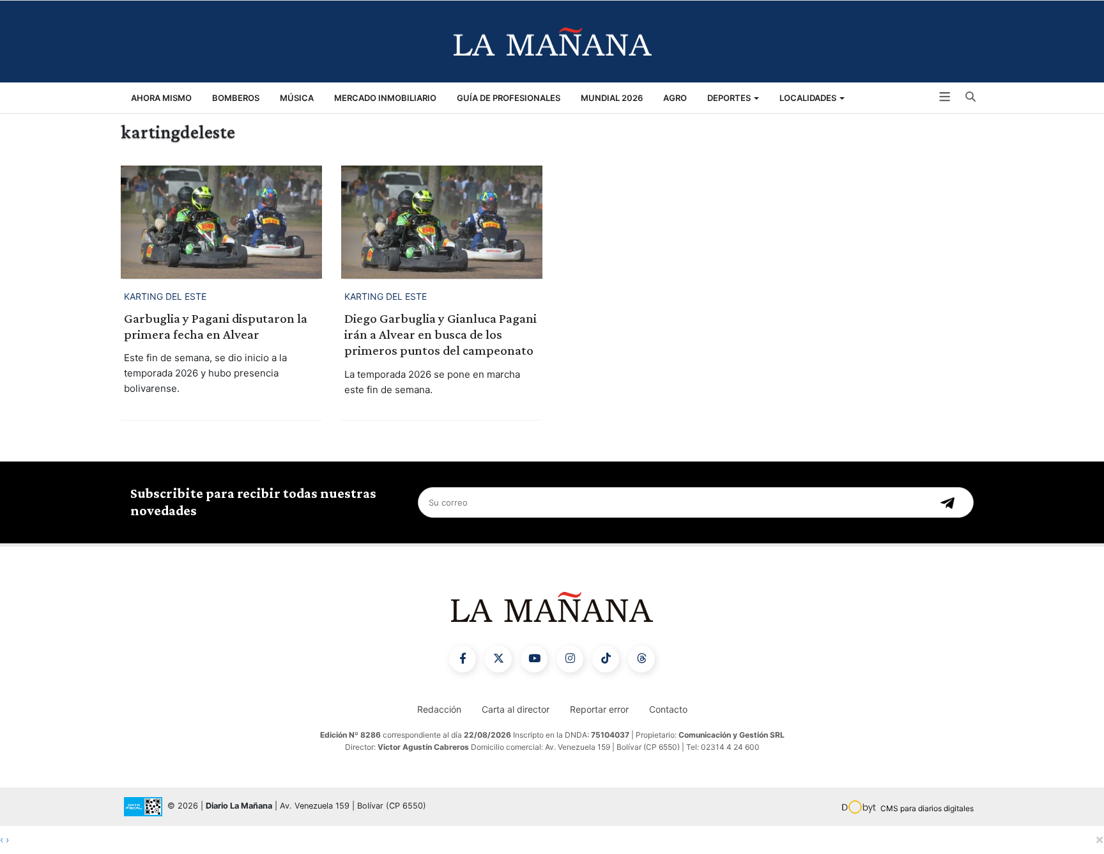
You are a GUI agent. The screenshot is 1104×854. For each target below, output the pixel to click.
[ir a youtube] (534, 659)
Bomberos (235, 98)
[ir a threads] (641, 659)
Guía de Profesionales (508, 98)
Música (297, 98)
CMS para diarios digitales (927, 808)
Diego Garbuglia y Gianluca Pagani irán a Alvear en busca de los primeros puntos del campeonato (440, 334)
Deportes (730, 98)
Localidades (808, 98)
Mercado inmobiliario (385, 98)
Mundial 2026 (612, 98)
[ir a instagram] (569, 659)
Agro (675, 98)
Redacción (439, 709)
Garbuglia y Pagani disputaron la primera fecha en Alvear (215, 326)
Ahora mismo (161, 98)
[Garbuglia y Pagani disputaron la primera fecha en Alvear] (221, 222)
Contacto (668, 709)
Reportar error (599, 709)
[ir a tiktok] (605, 659)
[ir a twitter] (498, 659)
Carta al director (515, 709)
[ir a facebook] (462, 659)
